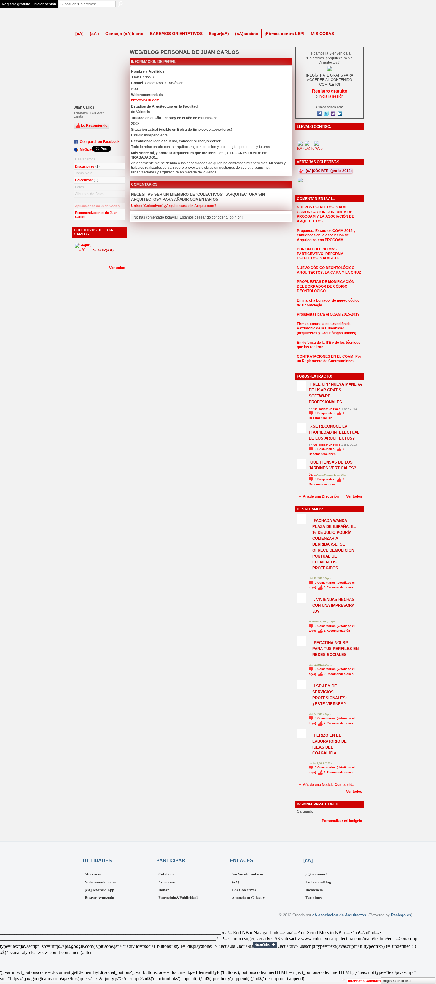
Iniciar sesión (45, 4)
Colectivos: (84, 180)
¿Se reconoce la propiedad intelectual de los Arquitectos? (334, 432)
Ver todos (117, 268)
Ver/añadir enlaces (247, 874)
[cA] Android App (99, 889)
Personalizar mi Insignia (342, 821)
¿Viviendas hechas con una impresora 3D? (333, 605)
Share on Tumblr (265, 945)
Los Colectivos (244, 889)
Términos (313, 897)
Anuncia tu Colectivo (249, 897)
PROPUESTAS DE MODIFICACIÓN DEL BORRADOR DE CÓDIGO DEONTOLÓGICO (325, 286)
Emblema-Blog (318, 882)
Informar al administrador (368, 981)
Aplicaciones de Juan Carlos (97, 206)
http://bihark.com (145, 100)
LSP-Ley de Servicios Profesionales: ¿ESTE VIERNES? (329, 695)
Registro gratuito (16, 4)
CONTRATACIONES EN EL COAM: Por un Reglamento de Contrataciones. (329, 358)
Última (312, 475)
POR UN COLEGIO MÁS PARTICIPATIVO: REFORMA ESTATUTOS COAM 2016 (320, 253)
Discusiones (84, 166)
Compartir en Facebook (100, 142)
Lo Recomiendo (94, 125)
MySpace (88, 149)
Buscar (120, 4)
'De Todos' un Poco (326, 408)
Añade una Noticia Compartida (328, 785)
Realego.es (401, 915)
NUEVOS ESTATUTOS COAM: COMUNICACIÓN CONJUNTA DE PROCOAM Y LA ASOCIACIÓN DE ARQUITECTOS (325, 214)
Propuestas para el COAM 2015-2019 (328, 314)
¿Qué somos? (316, 874)
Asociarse (166, 882)
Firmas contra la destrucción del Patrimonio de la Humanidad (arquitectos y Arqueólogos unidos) (326, 328)
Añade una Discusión (321, 496)
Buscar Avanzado (99, 897)
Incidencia (314, 889)
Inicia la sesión (331, 96)
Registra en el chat (397, 981)
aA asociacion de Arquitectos (339, 915)
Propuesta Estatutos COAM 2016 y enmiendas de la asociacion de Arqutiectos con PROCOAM (326, 235)
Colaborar (167, 874)
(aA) (235, 882)
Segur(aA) (103, 250)
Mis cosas (93, 874)
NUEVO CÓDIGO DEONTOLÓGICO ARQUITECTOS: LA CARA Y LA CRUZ (329, 270)
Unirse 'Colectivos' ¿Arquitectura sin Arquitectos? (173, 206)
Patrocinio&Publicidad (178, 897)
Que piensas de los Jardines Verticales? (332, 465)
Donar (163, 889)
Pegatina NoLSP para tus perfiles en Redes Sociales (335, 649)
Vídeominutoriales (100, 882)
